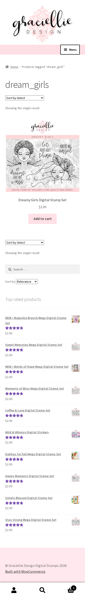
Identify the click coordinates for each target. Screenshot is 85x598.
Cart (65, 586)
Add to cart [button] (43, 218)
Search (42, 590)
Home (14, 67)
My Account (14, 590)
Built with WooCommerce (25, 571)
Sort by (10, 281)
